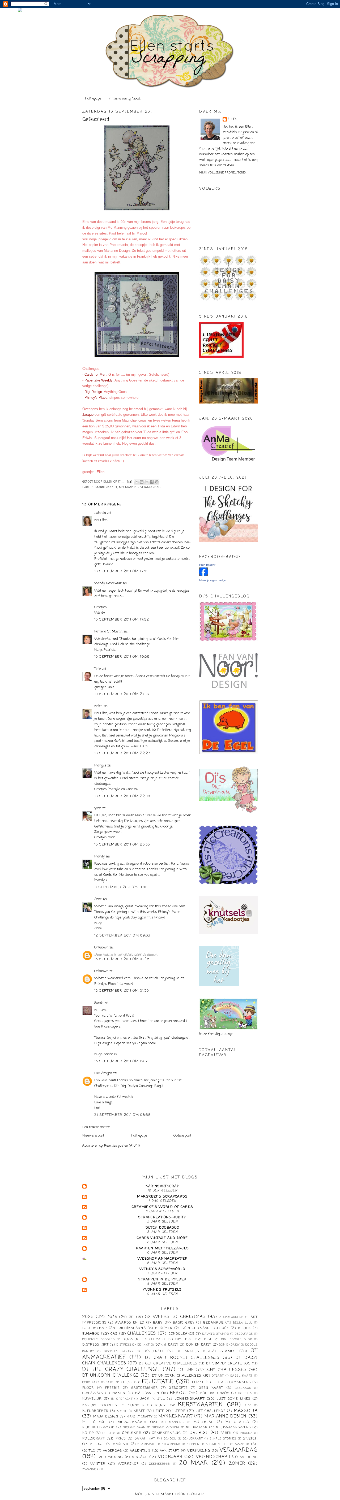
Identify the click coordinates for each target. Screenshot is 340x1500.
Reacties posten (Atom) (122, 1145)
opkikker (132, 1433)
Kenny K (136, 1405)
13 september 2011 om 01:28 (122, 959)
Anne (98, 899)
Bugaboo (91, 1333)
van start (170, 1451)
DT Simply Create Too (228, 1363)
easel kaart (241, 1376)
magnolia (246, 1411)
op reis (109, 1433)
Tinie (97, 668)
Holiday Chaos (214, 1393)
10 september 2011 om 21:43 (121, 694)
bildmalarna (132, 1328)
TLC (92, 1451)
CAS (114, 1333)
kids (248, 1405)
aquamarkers (231, 1317)
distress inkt (95, 1344)
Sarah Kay (145, 1438)
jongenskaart (190, 1398)
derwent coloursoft (143, 1339)
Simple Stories (223, 1439)
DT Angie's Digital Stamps (206, 1351)
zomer (237, 1463)
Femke (198, 1382)
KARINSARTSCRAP (162, 1186)
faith (110, 1382)
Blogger (195, 1494)
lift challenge (211, 1411)
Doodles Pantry (118, 1351)
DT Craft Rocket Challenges (182, 1358)
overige (199, 1433)
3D (131, 1317)
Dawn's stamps (215, 1334)
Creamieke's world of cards (162, 1206)
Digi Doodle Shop (236, 1339)
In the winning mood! (125, 98)
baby (158, 1322)
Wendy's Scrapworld (162, 1269)
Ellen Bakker (207, 564)
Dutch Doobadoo (162, 1227)
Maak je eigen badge (212, 580)
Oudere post (182, 1135)
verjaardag (150, 487)
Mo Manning (129, 487)
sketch (250, 1438)
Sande (98, 1002)
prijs (121, 1438)
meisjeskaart (132, 1422)
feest (127, 1382)
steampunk (171, 1444)
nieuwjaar (197, 1427)
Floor (88, 1388)
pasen (226, 1433)
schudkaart (193, 1439)
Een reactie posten (96, 1127)
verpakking (111, 1457)
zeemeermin (160, 1464)
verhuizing (198, 1450)
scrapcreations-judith (162, 1217)
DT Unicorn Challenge (110, 1375)
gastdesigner (144, 1388)
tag (254, 1444)
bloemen (163, 1328)
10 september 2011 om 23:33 (122, 844)
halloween (147, 1393)
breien (244, 1328)
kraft (139, 1411)
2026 (112, 1317)
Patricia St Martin (108, 631)
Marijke (100, 765)
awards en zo (129, 1322)
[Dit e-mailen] (136, 481)
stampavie (146, 1444)
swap (239, 1444)
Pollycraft (93, 1438)
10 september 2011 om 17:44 (121, 571)
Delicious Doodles (98, 1339)
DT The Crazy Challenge (121, 1369)
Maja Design (105, 1416)
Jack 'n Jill (152, 1399)
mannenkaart (106, 487)
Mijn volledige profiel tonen (223, 173)
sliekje (97, 1444)
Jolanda (100, 512)
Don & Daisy (166, 1344)
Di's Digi (184, 1339)
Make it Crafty (139, 1417)
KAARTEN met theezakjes (162, 1248)
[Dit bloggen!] (141, 481)
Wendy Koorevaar (108, 583)
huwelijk (91, 1399)
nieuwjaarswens (233, 1427)
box (225, 1328)
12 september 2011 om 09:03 (122, 935)
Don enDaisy (229, 1345)
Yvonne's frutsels (162, 1289)
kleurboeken (95, 1411)
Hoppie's (245, 1393)
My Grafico (237, 1422)
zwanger (90, 1469)
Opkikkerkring (166, 1433)
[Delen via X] (146, 481)
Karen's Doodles (99, 1405)
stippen (193, 1444)
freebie (112, 1388)
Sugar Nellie (217, 1444)
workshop (128, 1464)
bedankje (213, 1322)
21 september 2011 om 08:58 (122, 1114)
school (170, 1439)
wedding (249, 1457)
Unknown (101, 947)
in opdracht (122, 1399)
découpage (244, 1334)
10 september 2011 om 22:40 (122, 796)
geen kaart (211, 1388)
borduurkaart (196, 1328)
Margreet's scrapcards (162, 1196)
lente (158, 1411)
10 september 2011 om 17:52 (121, 619)
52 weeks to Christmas (175, 1317)
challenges (142, 1333)
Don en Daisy (198, 1344)
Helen (98, 706)
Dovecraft (153, 1351)
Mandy (99, 856)
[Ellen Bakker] (203, 575)
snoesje (121, 1444)
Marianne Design (225, 1416)
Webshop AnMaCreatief (162, 1258)
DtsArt (218, 1376)
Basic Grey (183, 1322)
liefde (179, 1411)
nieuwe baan (134, 1427)
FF (214, 1382)
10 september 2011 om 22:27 (122, 753)
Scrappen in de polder (162, 1279)
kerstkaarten (200, 1405)
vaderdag (112, 1451)
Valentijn (140, 1450)
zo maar (193, 1463)
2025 (88, 1317)
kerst (161, 1405)
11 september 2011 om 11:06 (121, 887)
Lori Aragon (103, 1073)
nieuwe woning (166, 1427)
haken (119, 1393)
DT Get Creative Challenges (168, 1363)
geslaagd (243, 1388)
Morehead (204, 1422)
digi (207, 1339)
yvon (97, 808)
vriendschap (211, 1457)
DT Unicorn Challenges (177, 1375)
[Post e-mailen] (129, 482)
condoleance (181, 1334)
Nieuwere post (93, 1135)
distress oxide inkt (133, 1345)
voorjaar (170, 1457)
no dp (88, 1433)
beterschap (94, 1328)
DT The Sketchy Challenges (212, 1370)
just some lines (233, 1399)
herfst (178, 1393)
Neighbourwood (98, 1427)
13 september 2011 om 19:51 (121, 1061)
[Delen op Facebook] (151, 481)
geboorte (178, 1388)
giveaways (92, 1393)
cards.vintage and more (162, 1238)
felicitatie (157, 1382)
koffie (122, 1411)
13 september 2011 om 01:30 (121, 990)
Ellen (232, 119)
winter (98, 1463)
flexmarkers (238, 1382)
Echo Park (91, 1382)
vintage (140, 1457)
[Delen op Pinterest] (156, 481)
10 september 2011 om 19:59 (122, 656)
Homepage (93, 98)
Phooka (246, 1433)
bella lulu (243, 1323)
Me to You (94, 1422)
